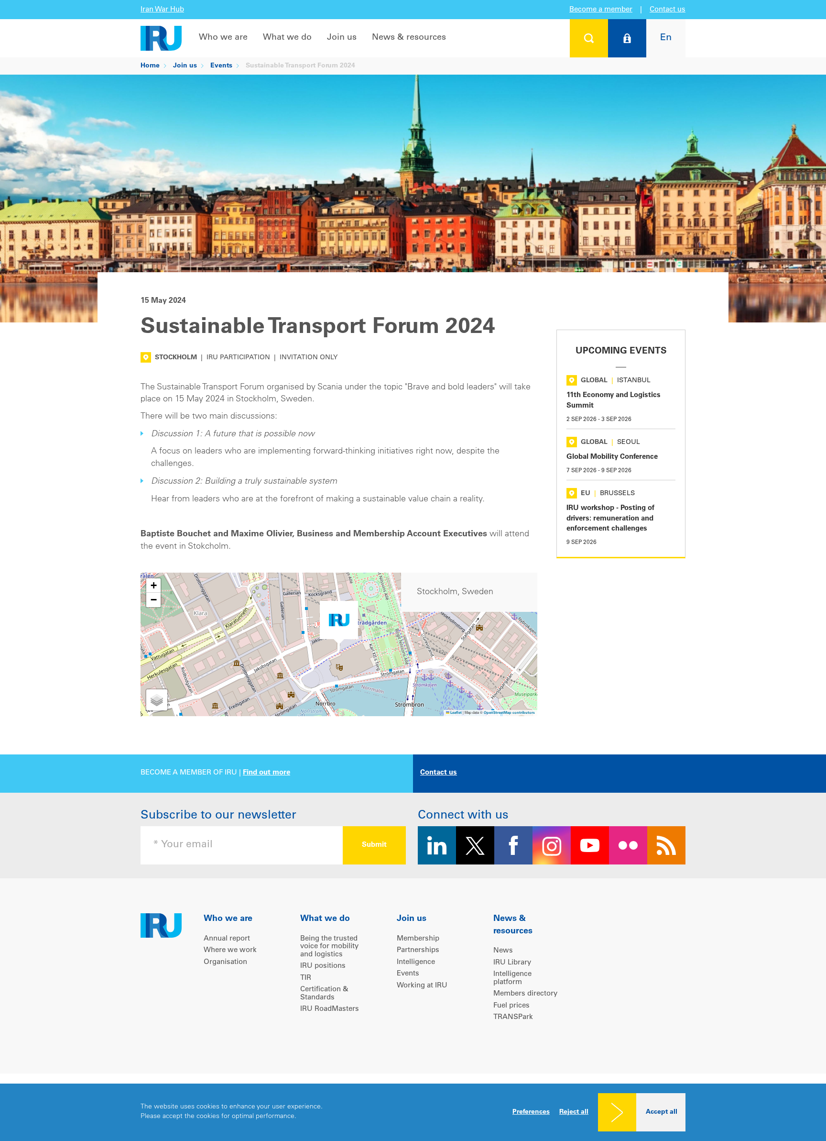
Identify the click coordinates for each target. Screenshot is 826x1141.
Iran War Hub (162, 9)
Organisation (225, 962)
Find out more (266, 772)
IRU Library (512, 962)
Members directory (525, 993)
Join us (342, 37)
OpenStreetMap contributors (509, 713)
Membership (418, 938)
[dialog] (413, 1112)
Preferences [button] (531, 1112)
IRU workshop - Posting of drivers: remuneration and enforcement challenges (610, 518)
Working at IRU (422, 985)
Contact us (667, 9)
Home (150, 66)
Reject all (573, 1112)
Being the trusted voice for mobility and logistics (329, 946)
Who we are (223, 37)
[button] (339, 622)
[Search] (589, 38)
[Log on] (627, 38)
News (503, 950)
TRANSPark (513, 1017)
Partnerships (418, 950)
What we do (287, 37)
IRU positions (323, 966)
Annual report (227, 938)
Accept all (661, 1112)
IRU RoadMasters (329, 1009)
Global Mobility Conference (612, 457)
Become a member (600, 9)
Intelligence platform (512, 978)
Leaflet (455, 713)
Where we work (230, 950)
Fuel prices (511, 1005)
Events (221, 66)
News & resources (409, 37)
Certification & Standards (324, 993)
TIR (305, 978)
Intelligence (416, 962)
